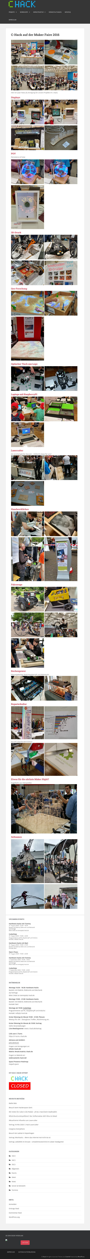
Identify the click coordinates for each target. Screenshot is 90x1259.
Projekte (12, 12)
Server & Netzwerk (18, 1186)
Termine (15, 1190)
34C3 (13, 1160)
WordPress (81, 1257)
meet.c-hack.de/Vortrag (32, 1028)
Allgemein (15, 1169)
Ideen (14, 1177)
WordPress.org (14, 1217)
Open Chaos (13, 952)
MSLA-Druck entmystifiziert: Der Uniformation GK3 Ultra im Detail (33, 1116)
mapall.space (14, 1064)
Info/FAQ (68, 12)
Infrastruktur (38, 12)
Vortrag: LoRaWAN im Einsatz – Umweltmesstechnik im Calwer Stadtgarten (36, 1142)
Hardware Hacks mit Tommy (20, 924)
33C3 (13, 1156)
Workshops (24, 12)
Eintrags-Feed (14, 1208)
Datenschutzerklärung (26, 1252)
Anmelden (12, 1204)
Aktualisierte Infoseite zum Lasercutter (23, 1120)
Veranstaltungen (55, 12)
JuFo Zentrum (14, 1043)
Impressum (12, 20)
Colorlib (67, 1257)
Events (14, 1173)
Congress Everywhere (17, 1129)
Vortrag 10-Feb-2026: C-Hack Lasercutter (23, 1125)
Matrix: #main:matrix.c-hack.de (21, 1051)
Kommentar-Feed (15, 1213)
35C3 (13, 1164)
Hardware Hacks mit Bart (18, 943)
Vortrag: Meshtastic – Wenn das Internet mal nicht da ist (29, 1137)
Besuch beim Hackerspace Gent (20, 1107)
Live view (25, 1243)
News (14, 1181)
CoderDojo (13, 934)
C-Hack (44, 1257)
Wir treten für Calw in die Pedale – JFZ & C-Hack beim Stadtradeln (33, 1112)
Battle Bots (13, 1103)
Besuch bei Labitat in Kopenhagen (21, 1133)
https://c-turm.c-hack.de (18, 1036)
